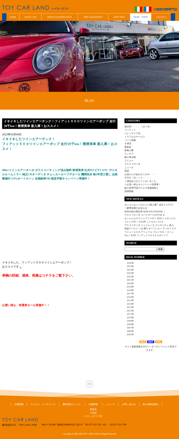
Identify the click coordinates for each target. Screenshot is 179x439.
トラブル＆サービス (134, 136)
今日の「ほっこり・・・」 (138, 177)
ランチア (129, 154)
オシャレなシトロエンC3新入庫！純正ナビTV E (148, 204)
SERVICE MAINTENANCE (59, 17)
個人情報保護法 (151, 404)
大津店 (127, 143)
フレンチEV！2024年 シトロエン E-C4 (143, 221)
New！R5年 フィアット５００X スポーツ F (146, 235)
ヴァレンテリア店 (93, 416)
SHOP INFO (119, 17)
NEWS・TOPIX (141, 17)
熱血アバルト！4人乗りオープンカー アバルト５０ (150, 228)
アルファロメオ (132, 164)
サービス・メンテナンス (43, 404)
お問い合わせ (129, 404)
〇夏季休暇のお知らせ (135, 208)
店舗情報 (93, 404)
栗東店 (127, 147)
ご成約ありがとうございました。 (141, 181)
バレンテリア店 (132, 133)
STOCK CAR (30, 17)
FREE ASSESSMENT (93, 17)
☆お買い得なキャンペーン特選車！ (142, 184)
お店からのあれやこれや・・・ (140, 174)
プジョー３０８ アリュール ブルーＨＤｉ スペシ (149, 232)
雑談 (126, 170)
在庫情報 (19, 404)
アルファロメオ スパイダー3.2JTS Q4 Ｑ (144, 215)
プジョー (129, 160)
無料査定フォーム (72, 404)
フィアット (130, 130)
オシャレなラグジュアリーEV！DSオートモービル (150, 218)
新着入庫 (129, 150)
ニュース (129, 167)
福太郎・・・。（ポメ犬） (138, 126)
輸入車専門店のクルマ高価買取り (141, 188)
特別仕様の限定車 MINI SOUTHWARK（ (144, 211)
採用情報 (129, 191)
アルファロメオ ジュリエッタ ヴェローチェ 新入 (149, 225)
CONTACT (161, 17)
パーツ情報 (130, 140)
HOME (13, 17)
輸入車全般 (130, 157)
